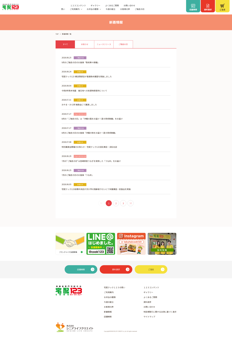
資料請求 (147, 302)
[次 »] (130, 203)
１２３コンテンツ (78, 5)
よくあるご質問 (112, 5)
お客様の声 (125, 9)
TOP (57, 34)
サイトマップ (149, 316)
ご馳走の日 (139, 9)
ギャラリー (95, 5)
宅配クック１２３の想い (114, 287)
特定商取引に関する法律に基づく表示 (160, 311)
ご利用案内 (109, 292)
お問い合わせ (129, 5)
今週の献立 (110, 9)
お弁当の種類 (110, 297)
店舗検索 (108, 316)
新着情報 (108, 311)
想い (63, 9)
